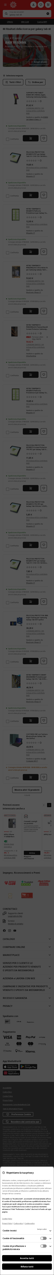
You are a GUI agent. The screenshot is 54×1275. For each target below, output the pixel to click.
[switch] (43, 1238)
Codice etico (18, 1223)
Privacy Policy (7, 1223)
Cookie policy (30, 1223)
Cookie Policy (7, 1219)
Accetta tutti (27, 1258)
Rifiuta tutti (27, 1266)
